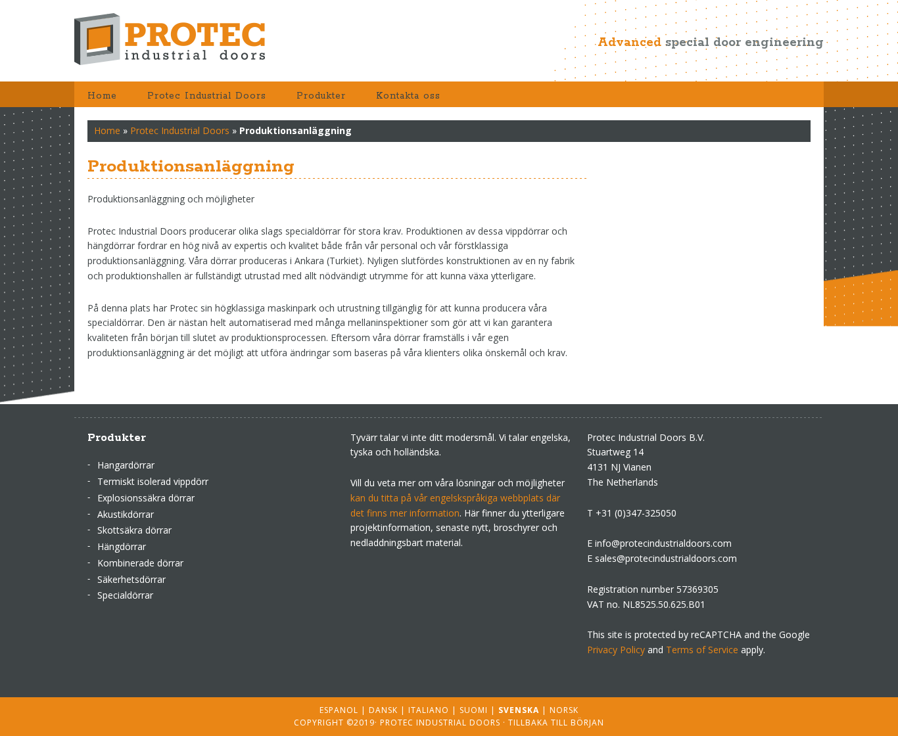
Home (107, 130)
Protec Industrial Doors (179, 39)
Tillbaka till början (556, 722)
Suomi (474, 710)
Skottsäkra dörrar (134, 530)
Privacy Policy (616, 649)
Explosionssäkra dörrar (146, 498)
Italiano (428, 710)
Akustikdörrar (125, 514)
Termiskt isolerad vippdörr (152, 481)
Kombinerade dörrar (140, 563)
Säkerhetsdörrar (131, 579)
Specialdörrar (125, 595)
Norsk (564, 710)
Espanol (338, 710)
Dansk (383, 710)
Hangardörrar (125, 465)
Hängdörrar (121, 546)
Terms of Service (702, 649)
